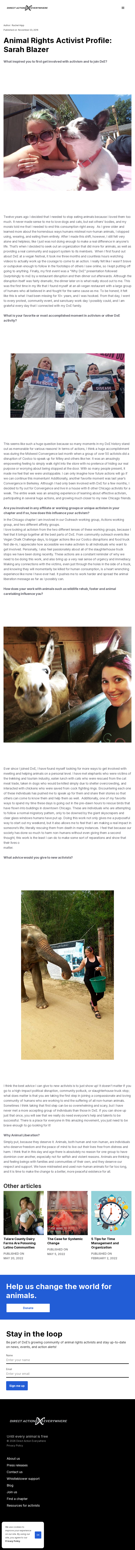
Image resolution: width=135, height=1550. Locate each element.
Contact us (14, 1472)
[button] (123, 8)
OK (38, 1535)
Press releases (17, 1465)
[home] (29, 8)
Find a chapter (17, 1499)
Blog (10, 1485)
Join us (12, 1492)
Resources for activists (23, 1505)
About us (13, 1458)
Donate (28, 1308)
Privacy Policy (12, 1541)
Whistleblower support (23, 1478)
